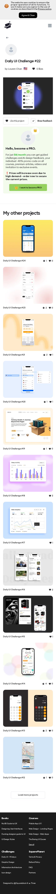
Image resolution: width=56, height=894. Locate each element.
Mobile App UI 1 (35, 824)
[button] (7, 37)
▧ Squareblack (20, 883)
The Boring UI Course (37, 839)
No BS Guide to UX (9, 824)
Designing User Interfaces (12, 829)
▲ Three (32, 883)
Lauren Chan (15, 68)
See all (31, 845)
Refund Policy (34, 862)
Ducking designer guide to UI (13, 834)
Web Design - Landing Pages (41, 829)
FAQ (31, 868)
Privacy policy (44, 9)
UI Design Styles (8, 839)
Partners (32, 873)
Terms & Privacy (35, 857)
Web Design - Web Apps (39, 834)
